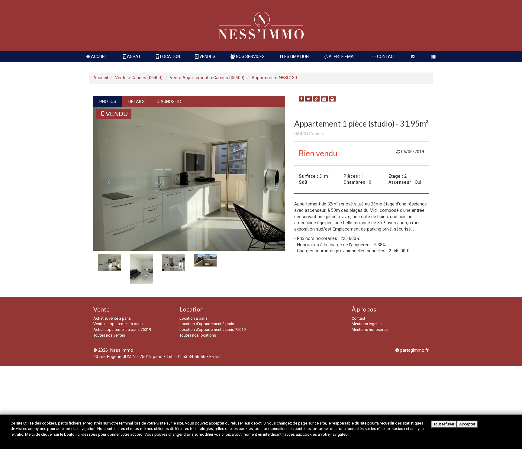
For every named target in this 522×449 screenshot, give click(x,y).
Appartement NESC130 (274, 77)
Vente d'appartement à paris (118, 323)
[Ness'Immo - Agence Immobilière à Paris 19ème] (261, 25)
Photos (107, 101)
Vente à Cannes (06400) (139, 77)
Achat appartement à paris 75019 (122, 329)
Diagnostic (169, 101)
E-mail (215, 356)
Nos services (250, 56)
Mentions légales (367, 323)
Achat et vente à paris (112, 318)
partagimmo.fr (414, 350)
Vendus (206, 56)
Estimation (296, 56)
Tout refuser (443, 424)
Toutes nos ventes (109, 335)
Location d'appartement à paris (206, 323)
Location (169, 56)
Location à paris (193, 318)
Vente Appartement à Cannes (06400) (207, 77)
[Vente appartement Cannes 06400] (189, 179)
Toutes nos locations (197, 335)
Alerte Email (342, 56)
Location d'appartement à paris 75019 (212, 329)
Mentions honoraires (370, 329)
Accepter (467, 424)
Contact (386, 56)
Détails (136, 101)
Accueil (99, 56)
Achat (133, 56)
